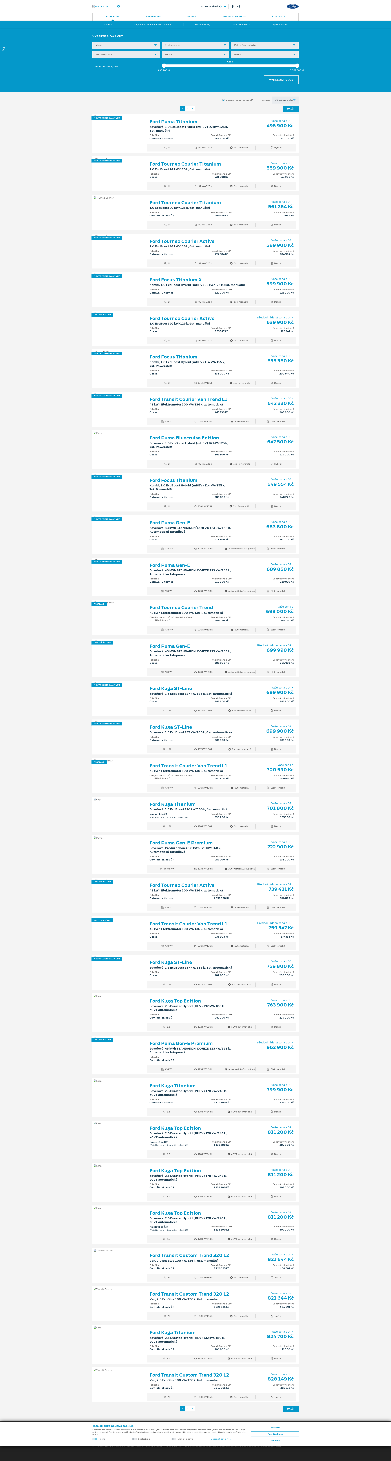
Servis (191, 16)
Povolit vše (275, 1427)
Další (290, 108)
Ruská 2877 (170, 6)
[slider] (164, 66)
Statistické (144, 1438)
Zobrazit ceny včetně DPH (240, 100)
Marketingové (185, 1438)
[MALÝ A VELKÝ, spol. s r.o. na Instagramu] (239, 6)
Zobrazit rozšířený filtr (105, 66)
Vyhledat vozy (281, 80)
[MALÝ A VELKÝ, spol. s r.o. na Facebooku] (234, 6)
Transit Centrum (234, 16)
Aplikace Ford (279, 24)
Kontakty (278, 16)
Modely (108, 24)
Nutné (102, 1438)
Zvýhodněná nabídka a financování (153, 24)
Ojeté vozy (153, 16)
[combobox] (126, 45)
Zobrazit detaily (220, 1438)
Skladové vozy (202, 24)
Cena (230, 61)
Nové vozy (113, 16)
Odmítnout (275, 1440)
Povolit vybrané (275, 1434)
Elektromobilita (241, 24)
